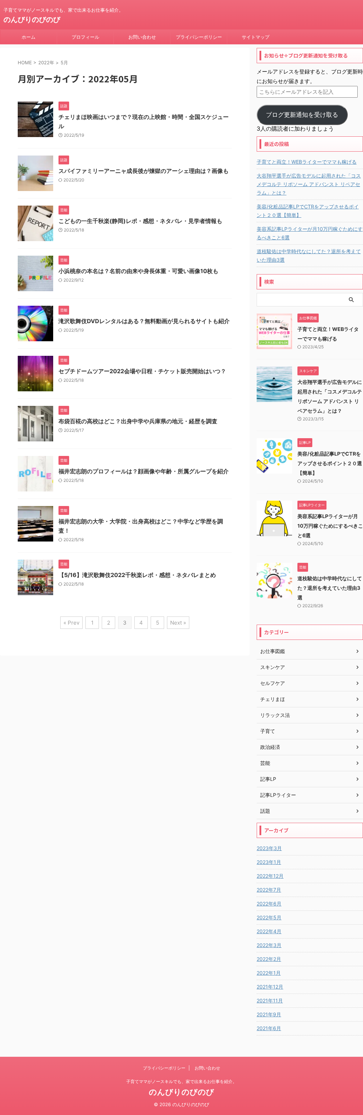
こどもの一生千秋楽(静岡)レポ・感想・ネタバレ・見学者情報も (140, 220)
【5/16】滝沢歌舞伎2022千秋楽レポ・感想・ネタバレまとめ (137, 574)
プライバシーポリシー (199, 37)
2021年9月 (269, 1014)
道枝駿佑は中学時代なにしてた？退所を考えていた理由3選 (309, 255)
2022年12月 (270, 876)
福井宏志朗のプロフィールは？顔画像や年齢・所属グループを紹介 (143, 471)
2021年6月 (269, 1028)
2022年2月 (269, 959)
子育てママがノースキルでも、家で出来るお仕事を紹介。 (181, 1081)
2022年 (46, 62)
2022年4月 (269, 931)
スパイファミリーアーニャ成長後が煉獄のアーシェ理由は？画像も (143, 170)
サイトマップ (255, 37)
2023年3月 (269, 848)
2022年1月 (269, 973)
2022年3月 (269, 945)
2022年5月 (269, 917)
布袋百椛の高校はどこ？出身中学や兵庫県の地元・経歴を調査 (137, 421)
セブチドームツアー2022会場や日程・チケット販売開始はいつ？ (142, 371)
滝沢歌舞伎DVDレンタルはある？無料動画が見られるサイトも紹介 (144, 321)
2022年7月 (269, 890)
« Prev (71, 622)
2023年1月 (269, 862)
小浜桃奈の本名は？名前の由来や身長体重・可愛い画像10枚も (138, 270)
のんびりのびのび (32, 19)
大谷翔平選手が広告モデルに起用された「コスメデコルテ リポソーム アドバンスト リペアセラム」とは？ (309, 184)
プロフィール (85, 37)
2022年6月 (269, 904)
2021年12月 (270, 987)
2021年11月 (270, 1000)
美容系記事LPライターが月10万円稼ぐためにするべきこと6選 (310, 233)
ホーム (28, 37)
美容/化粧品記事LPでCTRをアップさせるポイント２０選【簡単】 (308, 210)
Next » (178, 622)
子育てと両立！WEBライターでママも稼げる (307, 162)
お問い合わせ (142, 37)
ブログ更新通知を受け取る (302, 114)
